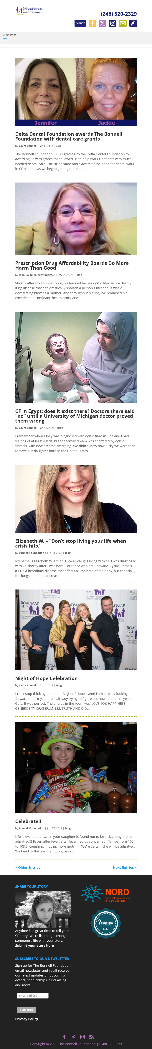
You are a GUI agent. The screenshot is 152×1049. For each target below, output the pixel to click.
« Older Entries (27, 867)
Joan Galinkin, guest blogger (37, 275)
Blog (58, 146)
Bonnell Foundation (31, 553)
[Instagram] (113, 25)
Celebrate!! (28, 821)
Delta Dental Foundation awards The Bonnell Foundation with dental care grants (68, 136)
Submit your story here (34, 945)
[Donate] (81, 25)
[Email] (123, 25)
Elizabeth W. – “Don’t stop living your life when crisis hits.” (70, 543)
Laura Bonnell (28, 146)
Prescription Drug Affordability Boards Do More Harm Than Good (72, 265)
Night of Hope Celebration (46, 678)
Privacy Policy (26, 1019)
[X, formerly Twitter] (103, 25)
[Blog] (133, 25)
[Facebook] (93, 25)
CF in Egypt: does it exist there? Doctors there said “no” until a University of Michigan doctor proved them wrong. (75, 416)
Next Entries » (125, 867)
